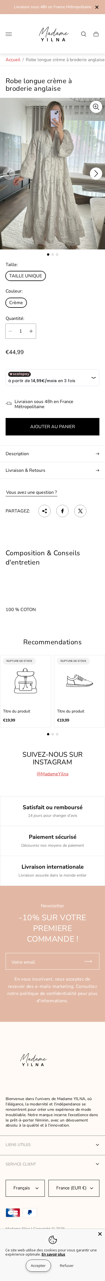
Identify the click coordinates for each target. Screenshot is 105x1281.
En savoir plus (53, 1254)
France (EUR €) (71, 1188)
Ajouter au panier (52, 427)
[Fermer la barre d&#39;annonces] (96, 7)
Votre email (23, 962)
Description (17, 454)
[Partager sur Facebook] (62, 511)
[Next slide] (96, 173)
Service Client (21, 1164)
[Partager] (44, 511)
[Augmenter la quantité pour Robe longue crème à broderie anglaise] (31, 331)
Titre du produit (16, 711)
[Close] (100, 1234)
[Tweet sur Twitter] (80, 511)
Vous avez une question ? (31, 492)
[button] (48, 254)
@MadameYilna (52, 774)
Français (21, 1188)
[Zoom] (96, 107)
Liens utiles (18, 1144)
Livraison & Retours (25, 470)
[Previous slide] (9, 173)
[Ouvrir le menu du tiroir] (9, 34)
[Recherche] (84, 34)
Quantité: (15, 318)
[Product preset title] (25, 680)
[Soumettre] (91, 961)
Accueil (13, 60)
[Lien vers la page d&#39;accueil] (32, 1060)
